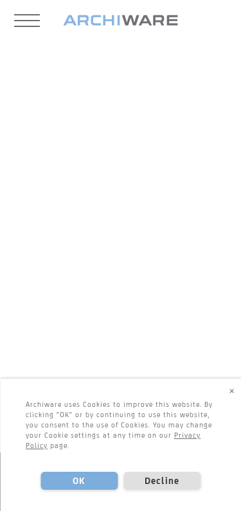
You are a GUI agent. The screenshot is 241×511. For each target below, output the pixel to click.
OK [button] (79, 481)
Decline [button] (162, 481)
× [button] (232, 390)
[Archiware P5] (120, 20)
